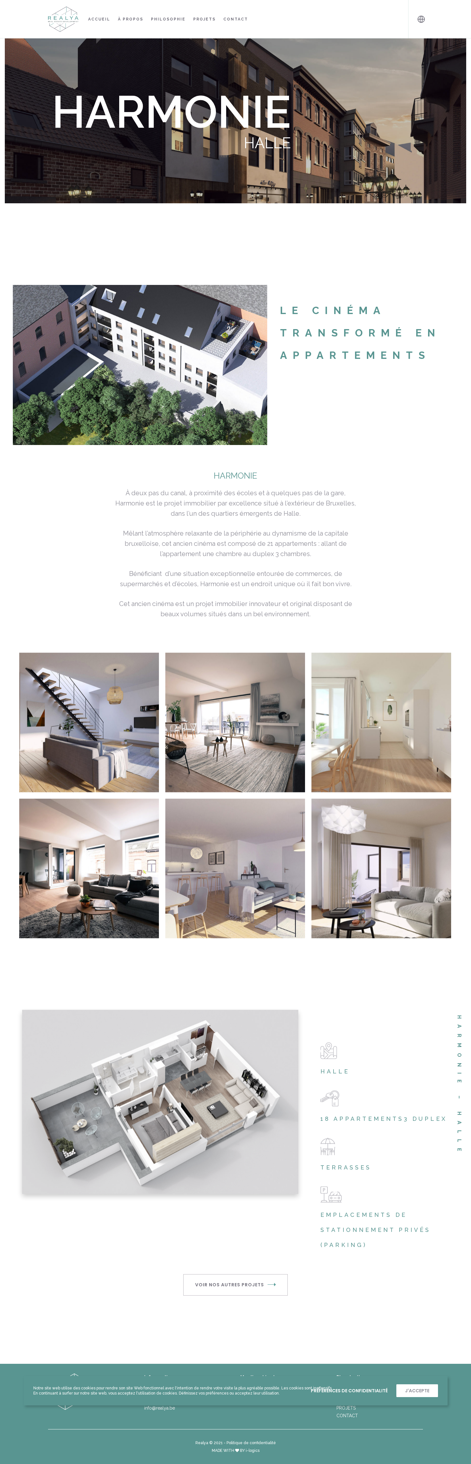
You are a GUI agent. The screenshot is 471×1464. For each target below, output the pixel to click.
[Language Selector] (416, 19)
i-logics (253, 1450)
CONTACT (347, 1415)
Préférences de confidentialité (349, 1390)
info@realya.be (159, 1408)
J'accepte (417, 1390)
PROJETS (346, 1408)
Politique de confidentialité (251, 1443)
